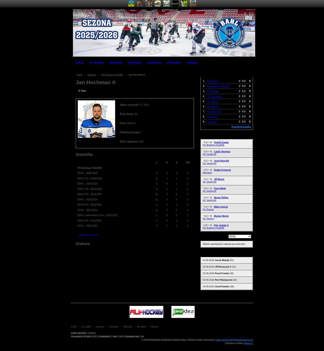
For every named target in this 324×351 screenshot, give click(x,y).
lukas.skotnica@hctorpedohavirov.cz (234, 340)
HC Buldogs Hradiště (112, 74)
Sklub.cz (248, 343)
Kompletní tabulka (241, 127)
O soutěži (96, 62)
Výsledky (134, 62)
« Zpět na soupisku (88, 235)
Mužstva (116, 62)
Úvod (79, 62)
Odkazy (192, 62)
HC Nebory (213, 101)
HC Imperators (215, 96)
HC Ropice (212, 106)
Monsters (212, 121)
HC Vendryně (214, 111)
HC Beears (213, 81)
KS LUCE (212, 116)
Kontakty (174, 62)
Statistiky (154, 62)
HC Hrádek (213, 91)
